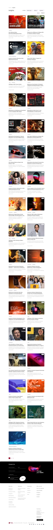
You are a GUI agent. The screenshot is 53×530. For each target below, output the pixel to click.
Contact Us (40, 519)
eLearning (28, 492)
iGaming (28, 488)
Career (38, 496)
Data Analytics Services (12, 497)
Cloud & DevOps (11, 499)
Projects (38, 492)
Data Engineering (11, 495)
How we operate (40, 488)
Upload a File (11, 474)
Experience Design (11, 504)
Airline (28, 494)
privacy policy (12, 478)
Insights (38, 494)
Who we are (39, 486)
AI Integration (10, 493)
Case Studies (39, 490)
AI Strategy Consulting (12, 491)
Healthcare (28, 490)
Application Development (12, 506)
